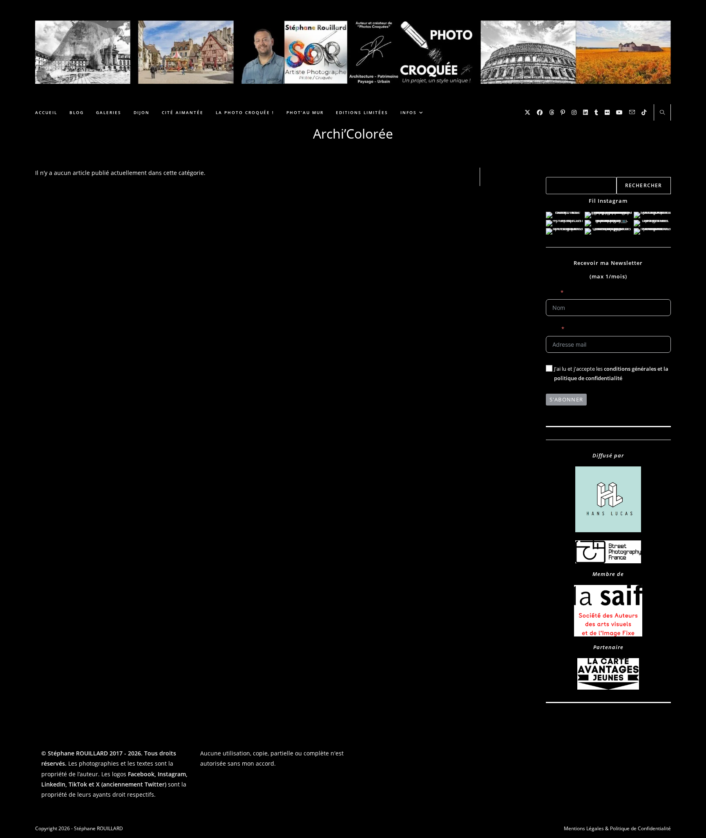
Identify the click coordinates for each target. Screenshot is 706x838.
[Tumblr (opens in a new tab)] (596, 112)
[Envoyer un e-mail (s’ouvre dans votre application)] (632, 112)
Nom (552, 292)
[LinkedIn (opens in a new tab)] (585, 112)
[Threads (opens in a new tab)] (551, 112)
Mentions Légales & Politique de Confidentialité (617, 828)
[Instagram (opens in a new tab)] (574, 112)
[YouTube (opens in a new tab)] (619, 112)
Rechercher (559, 172)
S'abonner (566, 399)
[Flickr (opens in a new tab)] (607, 112)
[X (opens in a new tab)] (527, 112)
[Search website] (662, 112)
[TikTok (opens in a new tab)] (644, 112)
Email (552, 328)
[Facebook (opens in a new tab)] (540, 112)
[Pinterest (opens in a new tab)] (562, 112)
